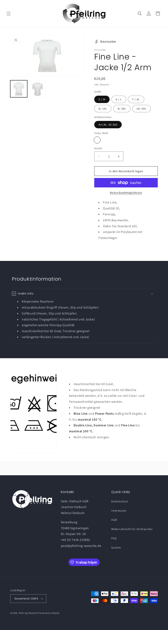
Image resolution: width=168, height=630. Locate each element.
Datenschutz (119, 501)
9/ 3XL (122, 108)
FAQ (113, 538)
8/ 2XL (103, 108)
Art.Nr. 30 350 (108, 124)
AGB (114, 520)
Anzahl (98, 148)
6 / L (119, 99)
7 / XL (136, 99)
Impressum (118, 510)
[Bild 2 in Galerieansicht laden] (37, 88)
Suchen (116, 547)
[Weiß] (97, 140)
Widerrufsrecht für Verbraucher (132, 529)
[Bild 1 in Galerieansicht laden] (18, 88)
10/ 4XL (141, 108)
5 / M (102, 99)
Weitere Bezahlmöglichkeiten (126, 192)
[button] (8, 13)
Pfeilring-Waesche (28, 613)
